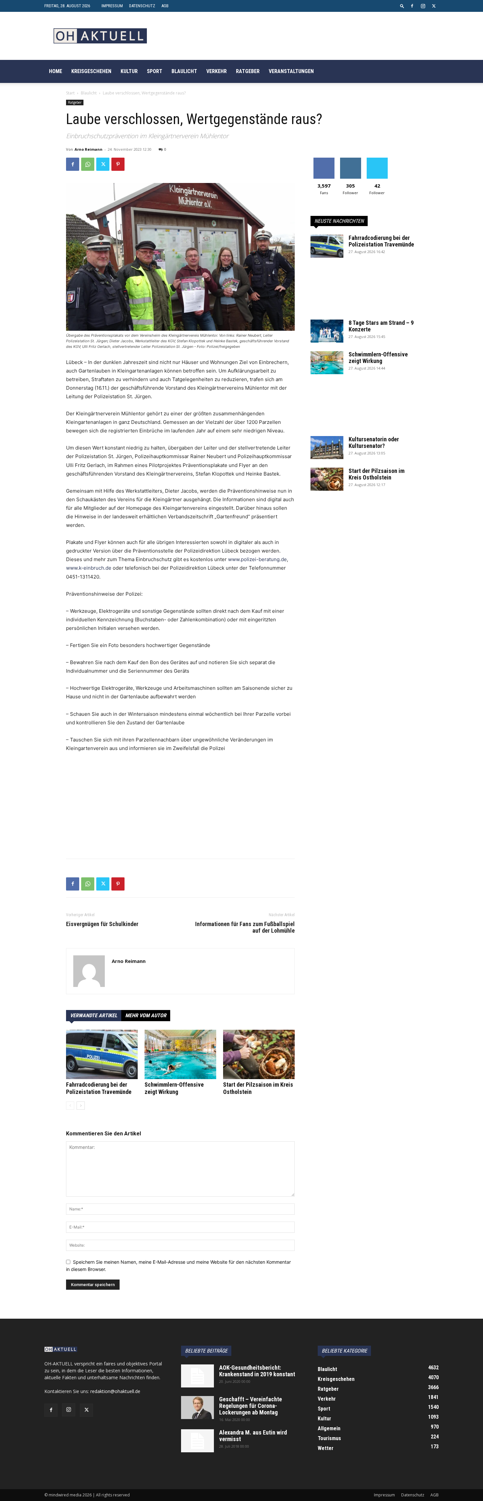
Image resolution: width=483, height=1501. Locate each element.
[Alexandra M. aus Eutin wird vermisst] (197, 1440)
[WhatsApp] (87, 164)
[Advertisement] (180, 807)
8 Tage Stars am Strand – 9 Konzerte (381, 326)
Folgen (350, 160)
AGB (165, 5)
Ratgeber (248, 71)
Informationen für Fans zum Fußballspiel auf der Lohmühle (245, 927)
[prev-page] (70, 1105)
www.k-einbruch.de (88, 568)
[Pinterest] (118, 164)
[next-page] (81, 1105)
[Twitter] (434, 6)
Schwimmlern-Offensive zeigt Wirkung (174, 1088)
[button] (402, 5)
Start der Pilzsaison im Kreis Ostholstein (376, 474)
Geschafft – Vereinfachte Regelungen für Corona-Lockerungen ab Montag (250, 1406)
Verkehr (216, 71)
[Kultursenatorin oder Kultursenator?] (326, 447)
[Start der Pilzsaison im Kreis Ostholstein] (259, 1054)
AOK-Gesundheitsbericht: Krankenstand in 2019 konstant (257, 1371)
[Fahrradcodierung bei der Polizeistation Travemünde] (102, 1054)
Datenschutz (142, 5)
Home (55, 71)
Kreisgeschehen (91, 71)
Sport (154, 71)
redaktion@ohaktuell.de (115, 1391)
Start (70, 93)
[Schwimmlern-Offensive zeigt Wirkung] (180, 1054)
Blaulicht (184, 71)
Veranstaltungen (291, 71)
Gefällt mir (323, 160)
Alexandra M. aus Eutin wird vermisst (253, 1435)
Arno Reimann (89, 149)
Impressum (112, 5)
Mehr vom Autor (145, 1015)
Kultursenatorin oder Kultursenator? (374, 442)
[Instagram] (423, 6)
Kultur (129, 71)
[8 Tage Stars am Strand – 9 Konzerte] (326, 331)
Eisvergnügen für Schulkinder (102, 924)
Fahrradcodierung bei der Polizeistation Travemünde (98, 1088)
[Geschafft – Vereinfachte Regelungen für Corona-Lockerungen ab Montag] (197, 1407)
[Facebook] (412, 6)
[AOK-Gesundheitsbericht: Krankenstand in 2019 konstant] (197, 1375)
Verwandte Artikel (93, 1015)
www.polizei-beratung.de (257, 559)
